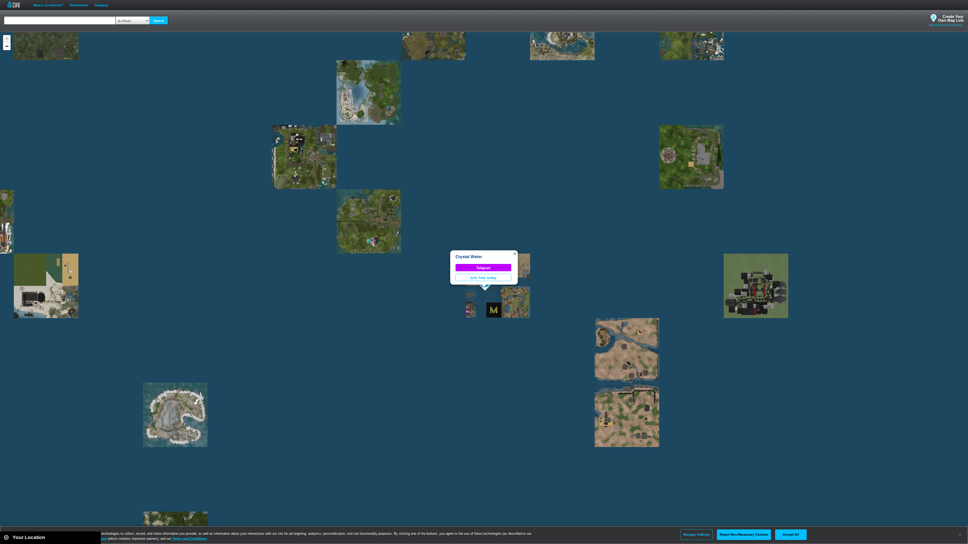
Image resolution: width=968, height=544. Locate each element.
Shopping (101, 5)
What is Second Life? (48, 5)
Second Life (16, 4)
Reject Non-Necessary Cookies (744, 534)
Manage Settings (696, 534)
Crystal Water (469, 256)
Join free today (483, 277)
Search (159, 21)
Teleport (483, 267)
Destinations (79, 5)
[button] (515, 253)
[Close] (959, 534)
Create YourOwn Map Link (950, 18)
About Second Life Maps (945, 25)
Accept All (791, 534)
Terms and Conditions (189, 538)
